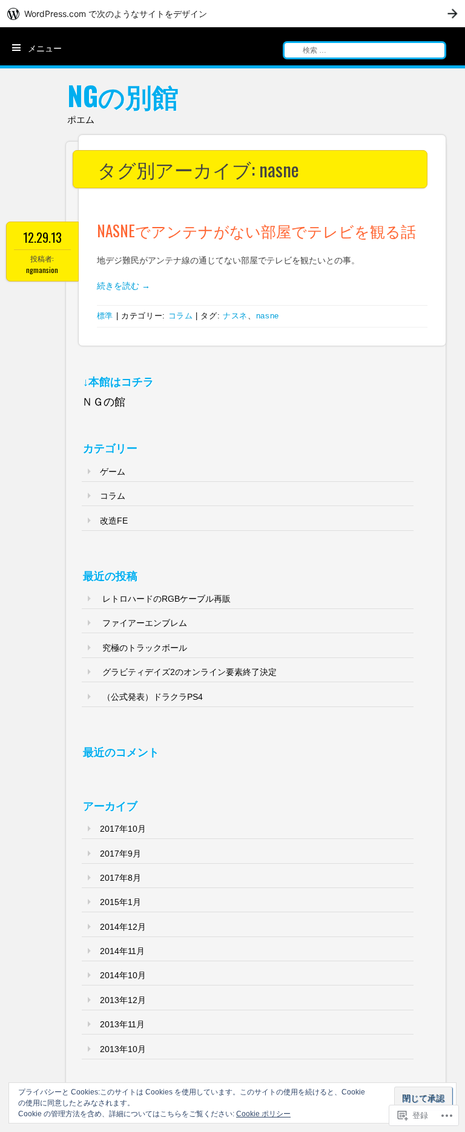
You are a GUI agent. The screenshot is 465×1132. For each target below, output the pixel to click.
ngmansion (42, 270)
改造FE (114, 520)
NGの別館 (123, 95)
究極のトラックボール (144, 648)
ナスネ (235, 315)
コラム (180, 315)
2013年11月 (122, 1024)
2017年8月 (120, 878)
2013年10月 (123, 1049)
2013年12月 (123, 1000)
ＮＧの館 (103, 402)
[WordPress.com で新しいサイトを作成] (232, 13)
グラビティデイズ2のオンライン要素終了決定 (189, 672)
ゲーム (112, 471)
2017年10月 (123, 829)
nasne (267, 315)
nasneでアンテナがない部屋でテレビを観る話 (256, 230)
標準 (105, 315)
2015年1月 (120, 902)
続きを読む (123, 286)
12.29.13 (42, 237)
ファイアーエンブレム (144, 623)
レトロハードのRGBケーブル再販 (166, 599)
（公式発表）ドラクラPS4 (152, 697)
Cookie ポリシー (263, 1114)
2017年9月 (120, 853)
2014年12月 (123, 927)
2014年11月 (122, 951)
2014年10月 (123, 975)
